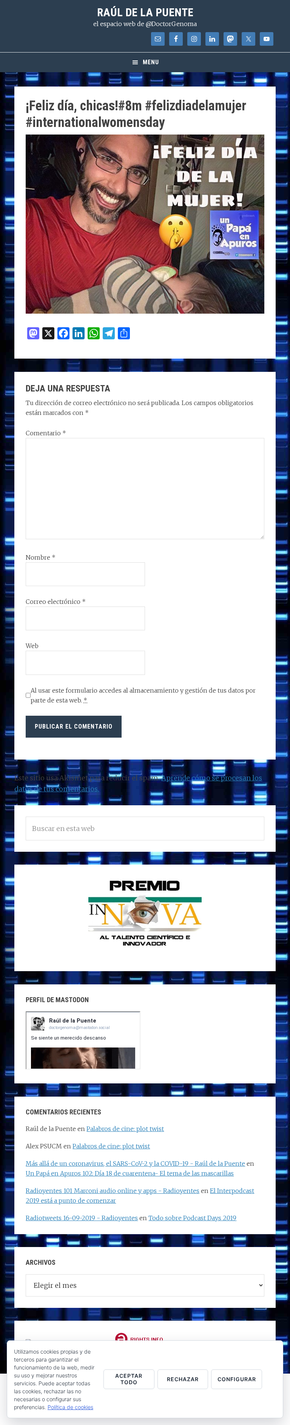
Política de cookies (70, 1407)
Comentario (46, 433)
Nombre (41, 557)
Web (32, 646)
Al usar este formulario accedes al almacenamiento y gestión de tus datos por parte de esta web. (143, 695)
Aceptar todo (128, 1378)
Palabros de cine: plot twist (125, 1129)
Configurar (237, 1379)
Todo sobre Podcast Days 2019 (192, 1218)
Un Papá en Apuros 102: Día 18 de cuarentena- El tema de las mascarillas (130, 1173)
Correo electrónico (56, 601)
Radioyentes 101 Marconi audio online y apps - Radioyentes (112, 1190)
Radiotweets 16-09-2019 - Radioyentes (82, 1218)
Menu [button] (151, 62)
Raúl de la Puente (145, 12)
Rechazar (183, 1379)
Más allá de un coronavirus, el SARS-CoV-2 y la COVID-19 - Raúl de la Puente (135, 1163)
